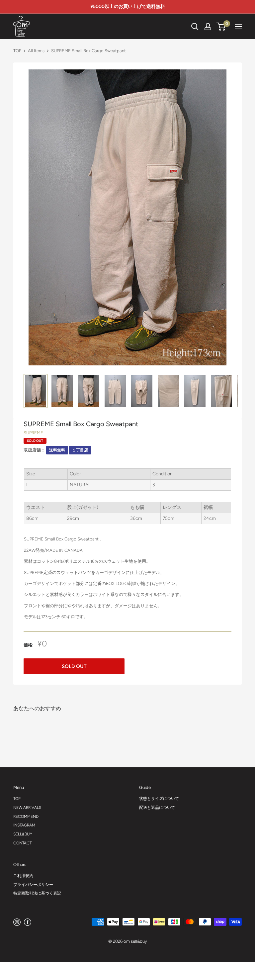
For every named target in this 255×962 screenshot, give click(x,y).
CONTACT (22, 843)
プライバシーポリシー (33, 884)
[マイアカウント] (208, 26)
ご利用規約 (23, 875)
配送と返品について (157, 807)
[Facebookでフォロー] (27, 922)
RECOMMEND (26, 816)
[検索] (170, 26)
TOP (17, 50)
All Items (36, 50)
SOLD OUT (74, 666)
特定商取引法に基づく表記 (37, 893)
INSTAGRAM (24, 825)
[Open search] (195, 26)
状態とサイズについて (159, 798)
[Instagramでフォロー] (17, 922)
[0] (221, 27)
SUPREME (33, 432)
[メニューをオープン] (238, 26)
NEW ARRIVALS (27, 807)
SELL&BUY (22, 834)
